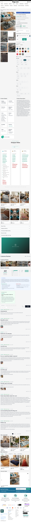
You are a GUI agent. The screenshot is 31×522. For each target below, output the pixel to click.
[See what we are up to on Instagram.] (24, 511)
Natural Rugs (26, 5)
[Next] (29, 198)
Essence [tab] (6, 453)
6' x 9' (17, 62)
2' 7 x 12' (18, 78)
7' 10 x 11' (18, 64)
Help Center (17, 512)
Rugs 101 (17, 513)
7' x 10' (21, 62)
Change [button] (21, 44)
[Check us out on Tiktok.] (26, 511)
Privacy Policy (17, 491)
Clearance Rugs (7, 5)
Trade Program (10, 517)
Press (16, 516)
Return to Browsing (3, 9)
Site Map (9, 514)
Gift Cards (2, 5)
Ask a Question (19, 42)
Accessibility (17, 515)
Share (23, 42)
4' (19, 87)
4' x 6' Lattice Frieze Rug (4, 485)
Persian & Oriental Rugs (21, 5)
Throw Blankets (3, 7)
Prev (10, 433)
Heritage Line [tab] (10, 453)
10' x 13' (22, 64)
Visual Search (26, 3)
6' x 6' (25, 93)
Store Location (10, 513)
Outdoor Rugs (6, 3)
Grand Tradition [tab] (20, 453)
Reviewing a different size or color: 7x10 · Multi (6, 404)
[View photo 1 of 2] (2, 389)
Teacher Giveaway (10, 519)
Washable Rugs (21, 3)
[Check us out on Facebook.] (23, 511)
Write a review (24, 16)
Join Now (28, 488)
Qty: (17, 39)
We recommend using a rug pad (25, 33)
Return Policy (17, 514)
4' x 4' (17, 93)
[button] (14, 13)
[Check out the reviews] (26, 515)
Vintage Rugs (15, 5)
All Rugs (2, 3)
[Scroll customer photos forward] (29, 263)
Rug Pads (17, 3)
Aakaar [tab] (15, 453)
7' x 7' (28, 93)
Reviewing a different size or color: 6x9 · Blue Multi (7, 374)
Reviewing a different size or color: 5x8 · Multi (6, 360)
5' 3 (22, 87)
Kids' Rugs (11, 5)
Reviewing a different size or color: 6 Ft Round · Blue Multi (8, 429)
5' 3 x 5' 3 (21, 93)
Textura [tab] (2, 453)
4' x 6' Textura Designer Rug (5, 467)
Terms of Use (3, 513)
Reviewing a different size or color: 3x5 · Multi (6, 337)
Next (20, 433)
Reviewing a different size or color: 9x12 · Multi (6, 324)
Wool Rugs (10, 3)
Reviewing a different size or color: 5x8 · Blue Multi (7, 416)
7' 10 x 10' (25, 62)
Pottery (14, 3)
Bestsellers (9, 516)
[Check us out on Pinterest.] (27, 511)
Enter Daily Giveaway (10, 518)
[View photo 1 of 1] (2, 326)
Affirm (9, 515)
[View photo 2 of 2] (4, 389)
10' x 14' (26, 64)
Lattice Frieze (11, 9)
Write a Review (28, 306)
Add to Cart (24, 39)
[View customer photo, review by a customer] (3, 263)
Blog (8, 512)
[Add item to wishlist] (8, 192)
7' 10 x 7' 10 (18, 95)
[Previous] (1, 198)
